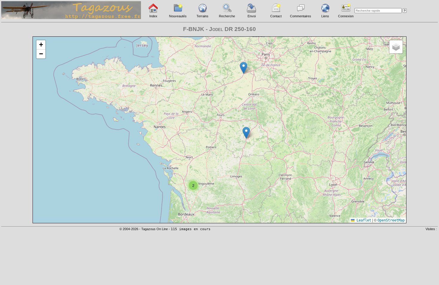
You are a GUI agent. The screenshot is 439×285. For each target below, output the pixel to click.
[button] (193, 185)
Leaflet (362, 220)
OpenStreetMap (391, 220)
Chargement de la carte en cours (219, 129)
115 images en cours (191, 229)
